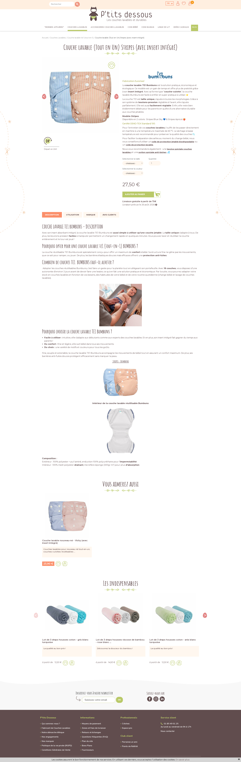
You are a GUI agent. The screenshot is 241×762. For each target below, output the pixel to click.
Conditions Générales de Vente (56, 750)
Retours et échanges (91, 732)
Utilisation (72, 215)
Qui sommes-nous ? (51, 723)
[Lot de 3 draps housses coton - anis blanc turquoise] (174, 615)
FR (168, 3)
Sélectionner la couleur (132, 169)
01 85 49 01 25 (171, 723)
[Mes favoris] (184, 3)
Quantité (152, 159)
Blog (194, 27)
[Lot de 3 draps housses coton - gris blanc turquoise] (67, 615)
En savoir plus (182, 759)
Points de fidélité (130, 746)
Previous (44, 96)
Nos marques (48, 741)
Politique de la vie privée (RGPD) (57, 745)
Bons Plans (87, 745)
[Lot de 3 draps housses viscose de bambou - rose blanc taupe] (120, 615)
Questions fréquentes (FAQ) (95, 736)
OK (119, 699)
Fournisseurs (88, 750)
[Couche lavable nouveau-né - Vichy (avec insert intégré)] (67, 515)
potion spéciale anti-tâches (152, 152)
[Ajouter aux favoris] (111, 65)
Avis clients (109, 215)
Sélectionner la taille (131, 159)
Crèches (126, 723)
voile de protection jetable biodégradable (173, 141)
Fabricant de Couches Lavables (56, 728)
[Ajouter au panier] (64, 563)
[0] (190, 3)
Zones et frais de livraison (94, 728)
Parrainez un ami (129, 742)
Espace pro (127, 728)
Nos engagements (50, 736)
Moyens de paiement (91, 723)
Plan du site (87, 741)
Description (52, 215)
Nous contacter (168, 731)
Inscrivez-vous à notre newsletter (94, 693)
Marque (90, 215)
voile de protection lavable (139, 145)
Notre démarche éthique (53, 732)
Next (116, 96)
